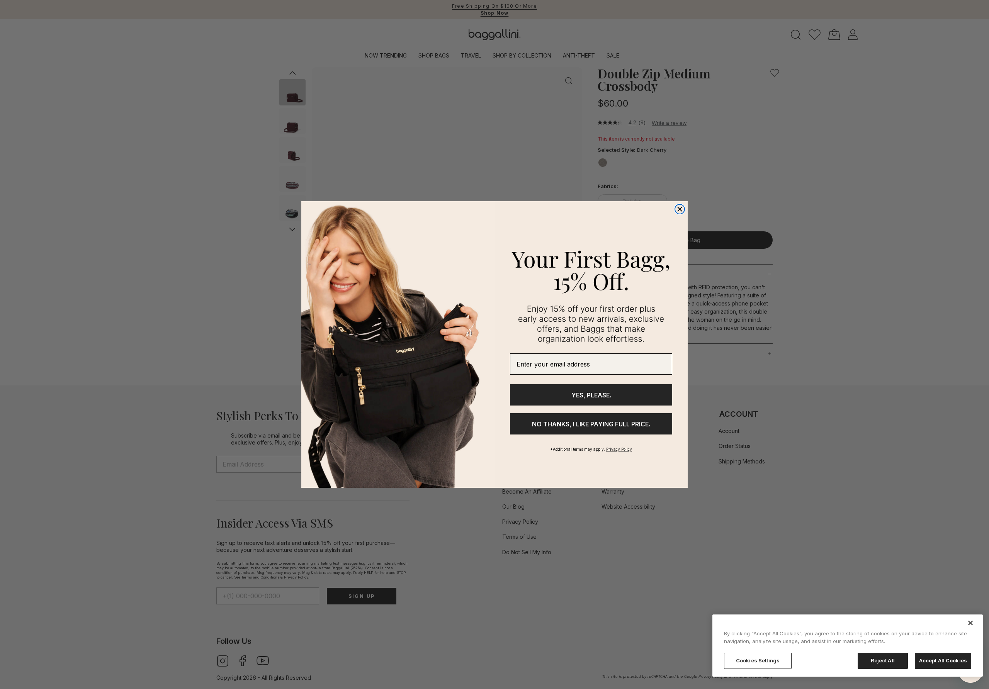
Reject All (883, 660)
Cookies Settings (758, 660)
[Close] (970, 622)
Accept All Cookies (943, 660)
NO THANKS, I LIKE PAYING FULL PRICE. (591, 424)
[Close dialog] (680, 209)
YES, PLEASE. (591, 395)
